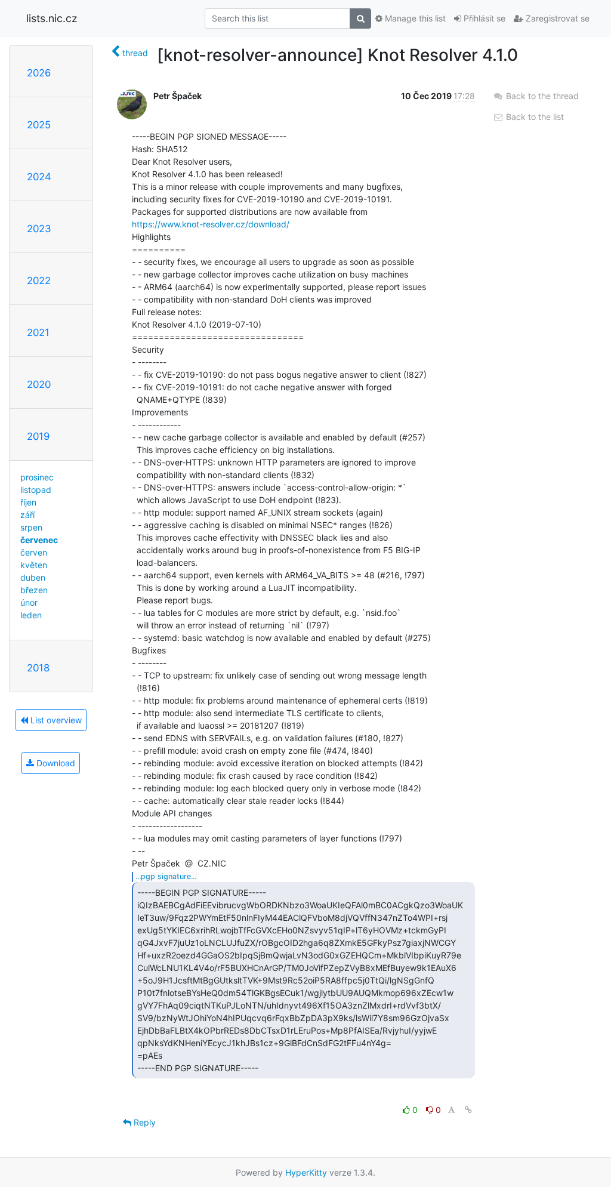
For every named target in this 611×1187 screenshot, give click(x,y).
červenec (39, 540)
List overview (55, 720)
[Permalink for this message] (468, 1109)
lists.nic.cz (51, 18)
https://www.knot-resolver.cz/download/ (210, 224)
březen (34, 590)
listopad (35, 490)
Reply (143, 1122)
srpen (31, 527)
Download (54, 763)
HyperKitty (306, 1172)
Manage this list (414, 18)
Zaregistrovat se (556, 18)
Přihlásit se (483, 18)
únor (29, 602)
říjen (28, 502)
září (27, 515)
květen (33, 565)
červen (33, 552)
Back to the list (534, 117)
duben (32, 577)
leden (31, 615)
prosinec (37, 477)
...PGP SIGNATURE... (165, 876)
